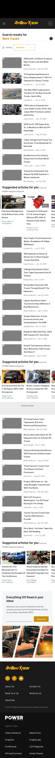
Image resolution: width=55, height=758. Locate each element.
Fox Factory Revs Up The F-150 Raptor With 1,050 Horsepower (13, 388)
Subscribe (41, 619)
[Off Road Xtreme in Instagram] (7, 678)
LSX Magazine (36, 746)
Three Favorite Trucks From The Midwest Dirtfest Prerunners (36, 469)
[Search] (51, 38)
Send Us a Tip (12, 693)
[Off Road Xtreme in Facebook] (14, 678)
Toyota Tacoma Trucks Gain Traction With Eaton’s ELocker (37, 515)
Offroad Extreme (13, 753)
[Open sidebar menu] (3, 23)
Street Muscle (36, 753)
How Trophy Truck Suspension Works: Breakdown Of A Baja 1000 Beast (37, 241)
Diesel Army (33, 230)
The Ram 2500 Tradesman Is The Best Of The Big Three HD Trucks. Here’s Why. (37, 93)
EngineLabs (35, 739)
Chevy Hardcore (13, 732)
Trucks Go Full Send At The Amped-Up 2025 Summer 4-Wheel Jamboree (36, 174)
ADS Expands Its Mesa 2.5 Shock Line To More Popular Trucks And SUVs (36, 256)
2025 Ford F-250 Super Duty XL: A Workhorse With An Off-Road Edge (37, 127)
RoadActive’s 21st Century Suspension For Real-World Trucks (36, 158)
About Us (9, 686)
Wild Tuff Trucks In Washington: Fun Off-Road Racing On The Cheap (36, 500)
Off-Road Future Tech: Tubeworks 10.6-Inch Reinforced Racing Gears (35, 422)
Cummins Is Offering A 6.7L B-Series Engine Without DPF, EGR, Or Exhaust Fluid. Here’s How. (37, 217)
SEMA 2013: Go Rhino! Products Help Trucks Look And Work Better (38, 61)
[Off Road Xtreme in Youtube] (21, 678)
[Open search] (50, 23)
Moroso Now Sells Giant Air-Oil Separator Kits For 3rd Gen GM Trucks (37, 437)
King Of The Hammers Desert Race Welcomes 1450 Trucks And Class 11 (37, 348)
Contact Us (34, 686)
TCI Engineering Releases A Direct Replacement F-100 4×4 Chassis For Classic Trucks (38, 77)
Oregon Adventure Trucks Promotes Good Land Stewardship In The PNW (35, 319)
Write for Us (35, 693)
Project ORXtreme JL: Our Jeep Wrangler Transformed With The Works (37, 484)
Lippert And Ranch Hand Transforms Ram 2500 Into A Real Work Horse (37, 303)
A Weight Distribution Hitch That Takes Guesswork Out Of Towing (37, 272)
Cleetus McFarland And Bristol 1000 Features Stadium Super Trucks (37, 453)
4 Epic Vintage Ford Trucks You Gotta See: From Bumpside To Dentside (38, 143)
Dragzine (7, 223)
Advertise (10, 700)
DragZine (9, 739)
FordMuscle (8, 398)
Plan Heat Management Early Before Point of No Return (13, 214)
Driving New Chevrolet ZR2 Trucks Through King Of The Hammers (36, 288)
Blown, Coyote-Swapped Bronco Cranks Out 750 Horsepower (38, 388)
